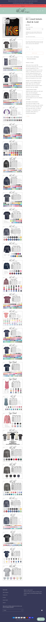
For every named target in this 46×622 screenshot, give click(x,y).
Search (4, 602)
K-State (4, 597)
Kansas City (5, 594)
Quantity (27, 47)
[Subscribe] (22, 610)
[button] (3, 10)
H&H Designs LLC (21, 619)
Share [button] (28, 116)
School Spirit (5, 600)
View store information (31, 58)
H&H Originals (5, 592)
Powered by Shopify (27, 619)
